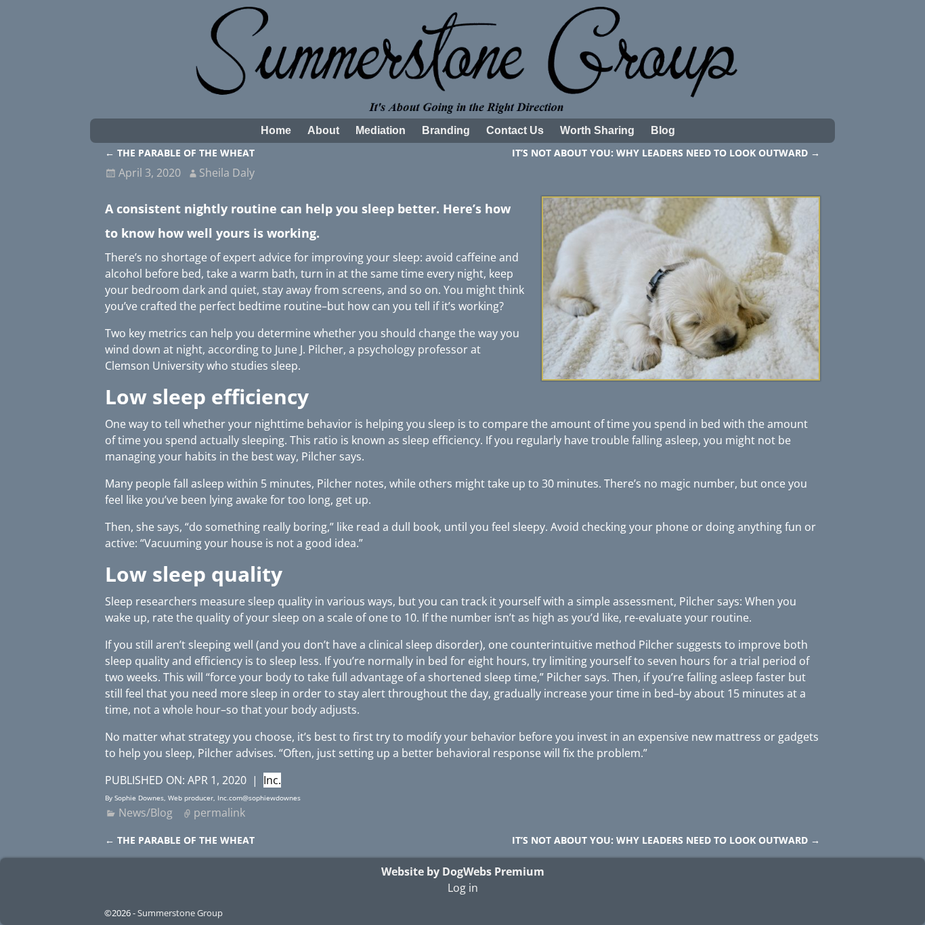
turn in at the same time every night (392, 273)
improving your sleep (365, 257)
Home (276, 130)
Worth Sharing (597, 130)
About (323, 130)
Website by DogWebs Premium (462, 871)
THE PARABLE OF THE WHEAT (180, 152)
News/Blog (146, 812)
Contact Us (515, 130)
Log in (463, 887)
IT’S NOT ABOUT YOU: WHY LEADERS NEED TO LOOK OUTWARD (666, 152)
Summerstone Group (180, 913)
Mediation (381, 130)
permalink (219, 812)
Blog (663, 130)
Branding (446, 130)
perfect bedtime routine (260, 306)
